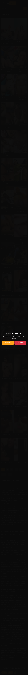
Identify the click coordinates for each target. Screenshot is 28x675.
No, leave (20, 342)
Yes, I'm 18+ (8, 342)
